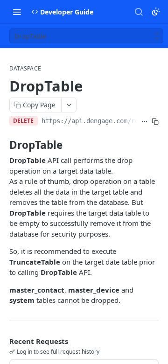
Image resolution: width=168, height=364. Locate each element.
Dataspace (25, 68)
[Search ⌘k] (138, 11)
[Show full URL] (144, 121)
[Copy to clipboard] (155, 121)
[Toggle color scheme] (155, 11)
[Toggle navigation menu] (16, 11)
